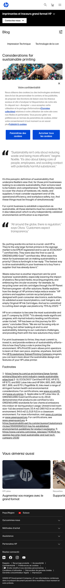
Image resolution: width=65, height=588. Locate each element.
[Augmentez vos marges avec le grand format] (26, 474)
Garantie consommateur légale (15, 573)
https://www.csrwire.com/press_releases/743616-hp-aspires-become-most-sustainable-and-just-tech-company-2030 (31, 434)
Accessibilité (38, 563)
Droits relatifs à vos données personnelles (25, 568)
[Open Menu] (59, 5)
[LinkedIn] (3, 557)
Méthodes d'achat (11, 528)
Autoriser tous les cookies (46, 135)
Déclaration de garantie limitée (38, 570)
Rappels (6, 563)
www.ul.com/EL (52, 391)
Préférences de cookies (28, 565)
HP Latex (6, 491)
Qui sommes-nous (11, 520)
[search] (45, 5)
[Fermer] (59, 83)
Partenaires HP (9, 544)
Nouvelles (58, 491)
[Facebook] (10, 557)
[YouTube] (23, 557)
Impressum (37, 573)
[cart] (52, 5)
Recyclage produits (21, 563)
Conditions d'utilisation (12, 570)
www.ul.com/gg (15, 393)
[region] (32, 112)
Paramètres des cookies (18, 135)
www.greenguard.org (16, 417)
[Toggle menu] (54, 14)
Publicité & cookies (18, 124)
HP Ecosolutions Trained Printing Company (29, 354)
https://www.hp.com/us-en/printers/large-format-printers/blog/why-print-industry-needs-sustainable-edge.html (30, 376)
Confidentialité (8, 565)
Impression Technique (19, 43)
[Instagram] (17, 557)
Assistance (7, 536)
